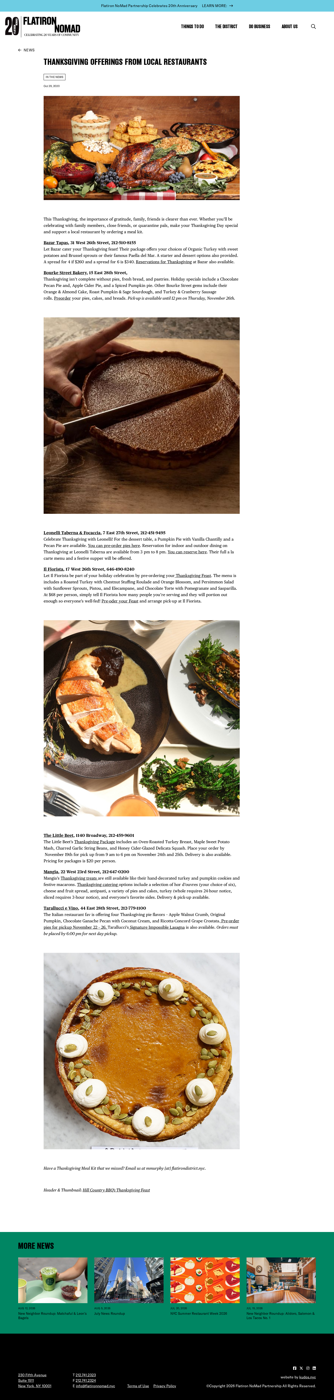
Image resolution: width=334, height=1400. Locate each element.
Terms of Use (138, 1386)
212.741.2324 (86, 1380)
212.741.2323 (86, 1375)
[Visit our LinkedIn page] (314, 1368)
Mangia (51, 871)
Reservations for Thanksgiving (164, 261)
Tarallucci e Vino (61, 908)
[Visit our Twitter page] (301, 1368)
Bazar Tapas (56, 242)
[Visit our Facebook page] (295, 1368)
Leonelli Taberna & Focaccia (72, 532)
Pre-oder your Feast (120, 601)
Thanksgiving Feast (193, 575)
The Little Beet (58, 835)
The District (226, 26)
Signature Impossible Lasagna (157, 927)
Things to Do (192, 26)
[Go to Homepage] (41, 27)
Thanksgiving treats (79, 878)
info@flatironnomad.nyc (95, 1386)
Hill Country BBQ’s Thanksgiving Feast (116, 1190)
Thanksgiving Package (94, 841)
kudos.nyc (307, 1377)
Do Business (259, 26)
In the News (54, 77)
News (29, 50)
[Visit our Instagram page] (308, 1368)
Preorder (62, 298)
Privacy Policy (164, 1386)
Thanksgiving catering (98, 884)
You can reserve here (187, 551)
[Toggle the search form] (313, 26)
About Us (290, 26)
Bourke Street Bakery (65, 272)
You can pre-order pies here (114, 545)
